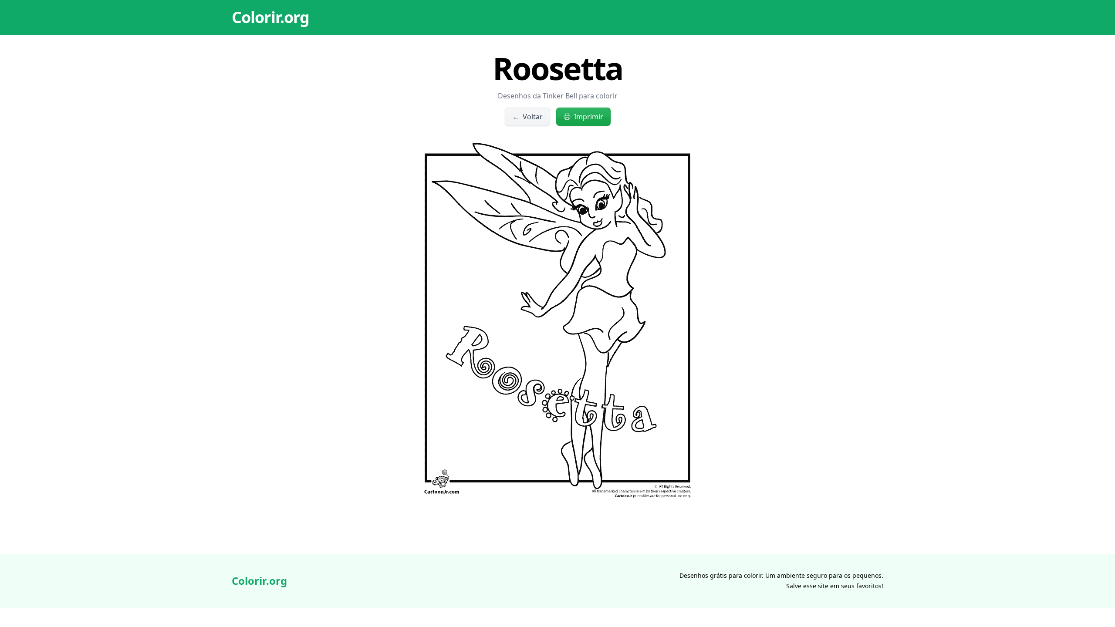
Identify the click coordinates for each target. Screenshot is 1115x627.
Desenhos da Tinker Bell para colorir (558, 96)
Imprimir (588, 116)
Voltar (527, 116)
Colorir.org (270, 17)
